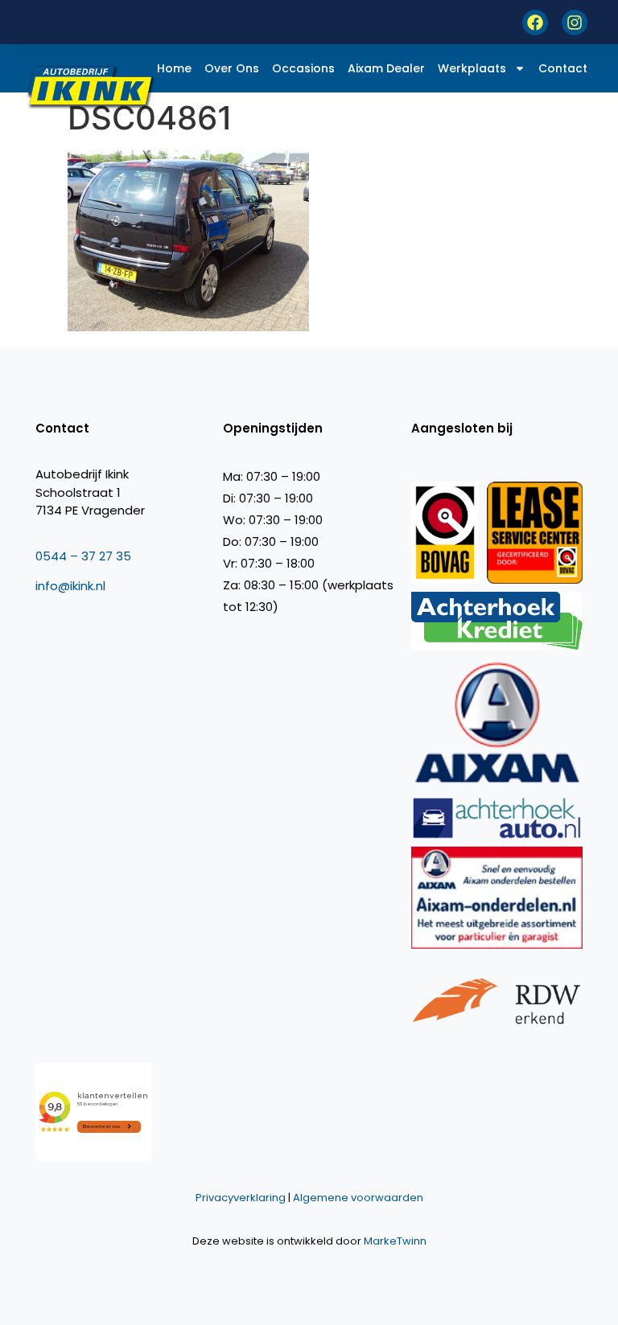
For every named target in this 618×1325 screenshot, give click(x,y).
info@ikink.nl (70, 585)
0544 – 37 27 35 (83, 556)
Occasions (303, 68)
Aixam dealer (386, 68)
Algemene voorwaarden (358, 1197)
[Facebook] (535, 22)
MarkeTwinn (395, 1241)
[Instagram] (574, 22)
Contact (562, 68)
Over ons (231, 68)
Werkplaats (472, 68)
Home (174, 68)
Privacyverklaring (241, 1197)
